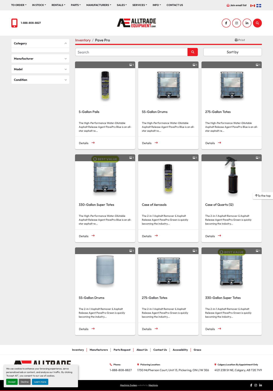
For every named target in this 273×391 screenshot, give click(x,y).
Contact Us (175, 5)
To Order (17, 5)
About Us (141, 349)
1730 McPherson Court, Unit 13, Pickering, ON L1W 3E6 (173, 370)
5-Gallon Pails (89, 112)
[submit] (193, 52)
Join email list (238, 5)
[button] (19, 5)
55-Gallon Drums (155, 112)
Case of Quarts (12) (219, 204)
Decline (25, 381)
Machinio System (128, 385)
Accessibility (180, 349)
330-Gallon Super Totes (96, 204)
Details (83, 143)
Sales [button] (121, 5)
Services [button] (138, 5)
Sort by (232, 52)
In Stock (38, 5)
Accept (12, 381)
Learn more (40, 381)
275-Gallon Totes (218, 112)
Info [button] (156, 5)
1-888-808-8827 (31, 23)
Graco (197, 349)
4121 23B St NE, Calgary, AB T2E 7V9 (238, 370)
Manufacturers (97, 5)
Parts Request (122, 349)
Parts (75, 5)
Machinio (153, 385)
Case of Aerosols (154, 204)
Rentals (57, 5)
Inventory (78, 349)
